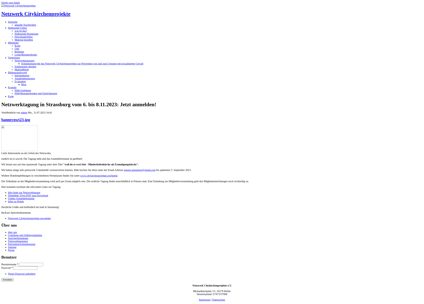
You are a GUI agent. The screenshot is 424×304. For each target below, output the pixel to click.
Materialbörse (22, 69)
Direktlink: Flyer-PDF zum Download (28, 195)
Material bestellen (24, 39)
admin (24, 112)
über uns (12, 232)
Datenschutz (218, 299)
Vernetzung (14, 57)
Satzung (12, 247)
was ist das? (21, 30)
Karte (17, 45)
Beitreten (19, 51)
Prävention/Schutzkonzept (21, 244)
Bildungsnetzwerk (17, 72)
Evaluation (20, 81)
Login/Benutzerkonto (26, 54)
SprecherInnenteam (18, 238)
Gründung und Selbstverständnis (25, 235)
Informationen (22, 75)
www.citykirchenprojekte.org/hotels (99, 175)
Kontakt (12, 87)
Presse (11, 250)
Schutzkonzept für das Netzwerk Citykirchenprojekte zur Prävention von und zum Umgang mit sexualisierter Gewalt (82, 63)
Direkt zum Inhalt (10, 2)
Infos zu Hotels (16, 201)
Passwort (7, 267)
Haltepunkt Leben (17, 27)
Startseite (12, 22)
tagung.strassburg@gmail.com (140, 170)
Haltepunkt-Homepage (26, 33)
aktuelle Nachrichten (25, 24)
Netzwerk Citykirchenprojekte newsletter (29, 218)
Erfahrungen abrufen (25, 66)
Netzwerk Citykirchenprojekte (35, 14)
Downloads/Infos (24, 36)
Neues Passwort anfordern (21, 273)
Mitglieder (13, 42)
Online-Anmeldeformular (21, 198)
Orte (17, 48)
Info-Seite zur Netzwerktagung (24, 192)
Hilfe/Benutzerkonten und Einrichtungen (36, 93)
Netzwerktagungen (24, 60)
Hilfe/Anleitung (23, 90)
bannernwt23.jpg (15, 119)
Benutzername (9, 264)
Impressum (204, 299)
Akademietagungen (25, 78)
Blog (23, 84)
